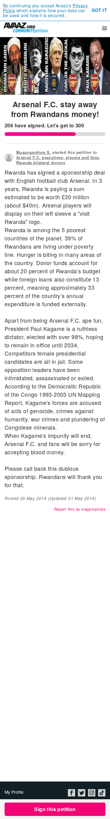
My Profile (14, 792)
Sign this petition (54, 809)
